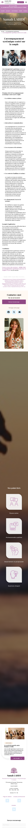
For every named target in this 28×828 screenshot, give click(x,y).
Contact (25, 10)
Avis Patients (15, 10)
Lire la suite (16, 758)
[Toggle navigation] (26, 2)
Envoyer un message (14, 302)
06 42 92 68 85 (15, 298)
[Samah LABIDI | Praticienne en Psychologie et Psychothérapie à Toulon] (2, 2)
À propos (8, 10)
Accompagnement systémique (12, 31)
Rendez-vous (20, 2)
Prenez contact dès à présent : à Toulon (14, 269)
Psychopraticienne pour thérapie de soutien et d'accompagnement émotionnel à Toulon (14, 282)
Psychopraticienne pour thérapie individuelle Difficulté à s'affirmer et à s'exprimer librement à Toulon (14, 280)
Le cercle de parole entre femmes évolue (12, 746)
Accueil (2, 10)
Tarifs (20, 10)
